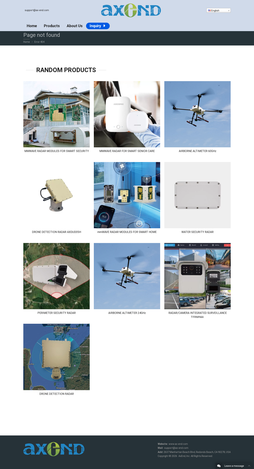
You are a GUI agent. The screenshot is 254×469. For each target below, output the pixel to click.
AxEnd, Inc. (184, 456)
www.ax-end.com (178, 444)
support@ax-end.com (37, 10)
